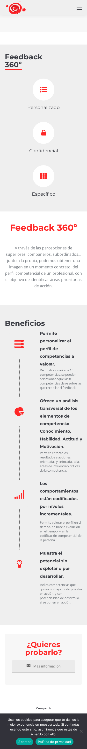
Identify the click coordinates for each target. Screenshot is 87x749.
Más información (46, 666)
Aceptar (24, 742)
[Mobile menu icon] (79, 8)
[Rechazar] (81, 731)
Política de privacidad (54, 742)
